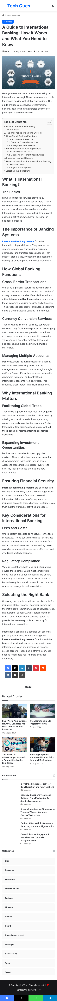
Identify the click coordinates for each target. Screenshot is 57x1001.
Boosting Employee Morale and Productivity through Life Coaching (42, 757)
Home (7, 15)
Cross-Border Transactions (22, 139)
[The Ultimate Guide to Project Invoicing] (42, 711)
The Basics (14, 130)
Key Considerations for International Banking (28, 161)
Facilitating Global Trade (21, 152)
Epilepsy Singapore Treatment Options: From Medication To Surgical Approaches (35, 798)
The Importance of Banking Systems (24, 132)
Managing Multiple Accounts (24, 145)
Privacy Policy (34, 990)
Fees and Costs (17, 164)
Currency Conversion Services (24, 142)
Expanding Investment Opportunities (27, 155)
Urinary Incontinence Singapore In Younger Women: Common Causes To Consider (37, 812)
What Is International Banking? (21, 126)
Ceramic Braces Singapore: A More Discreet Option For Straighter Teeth (34, 837)
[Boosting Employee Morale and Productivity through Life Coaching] (42, 744)
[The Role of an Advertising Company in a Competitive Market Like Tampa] (14, 744)
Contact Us (22, 990)
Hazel (6, 51)
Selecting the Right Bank (18, 171)
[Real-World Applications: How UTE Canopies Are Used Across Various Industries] (14, 711)
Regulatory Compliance (21, 167)
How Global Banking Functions (21, 136)
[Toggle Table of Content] (47, 122)
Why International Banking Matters (23, 148)
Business (16, 15)
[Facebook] (8, 668)
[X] (15, 668)
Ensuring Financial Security (19, 158)
